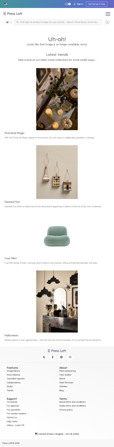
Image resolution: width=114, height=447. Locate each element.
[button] (5, 4)
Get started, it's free (96, 4)
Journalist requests (16, 378)
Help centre (12, 421)
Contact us (12, 417)
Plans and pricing (67, 371)
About (62, 378)
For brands (12, 402)
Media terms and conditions (72, 405)
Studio (10, 386)
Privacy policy (66, 409)
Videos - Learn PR (15, 425)
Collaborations (13, 382)
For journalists (13, 409)
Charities (63, 386)
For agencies (13, 405)
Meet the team (66, 382)
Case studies (65, 374)
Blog (61, 390)
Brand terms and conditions (72, 402)
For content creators (16, 413)
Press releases (13, 374)
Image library (13, 371)
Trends (10, 390)
